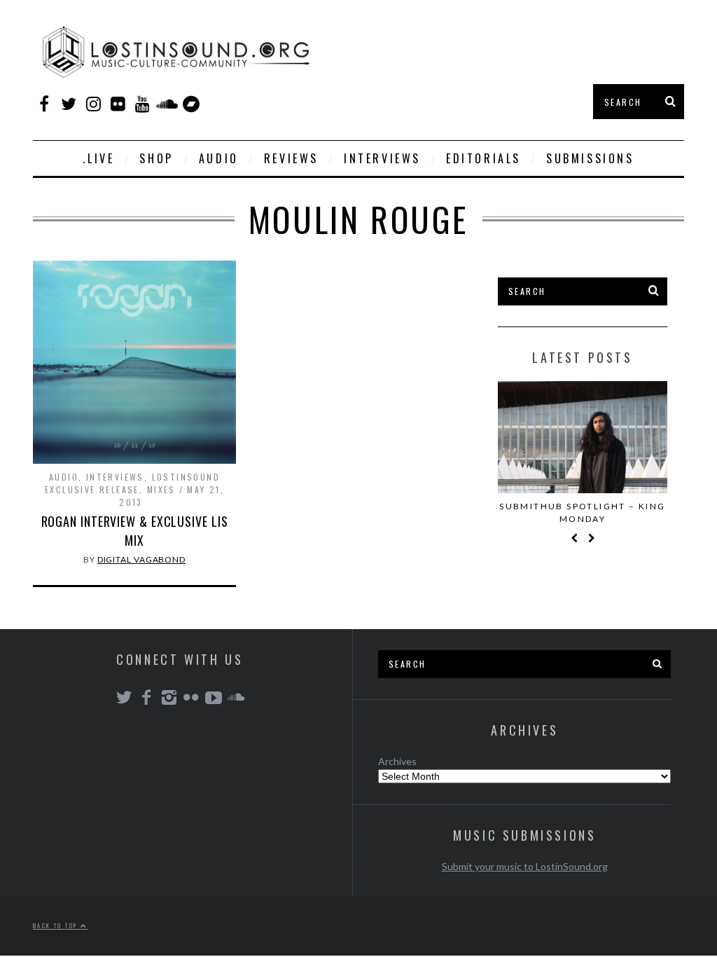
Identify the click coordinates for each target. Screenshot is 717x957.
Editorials (483, 158)
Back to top (57, 925)
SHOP (156, 158)
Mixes (161, 489)
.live (98, 158)
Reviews (291, 158)
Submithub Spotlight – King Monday (582, 512)
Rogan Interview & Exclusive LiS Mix (134, 530)
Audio (219, 158)
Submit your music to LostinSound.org (525, 866)
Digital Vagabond (141, 559)
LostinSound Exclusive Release (132, 483)
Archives (397, 761)
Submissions (590, 158)
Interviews (382, 158)
